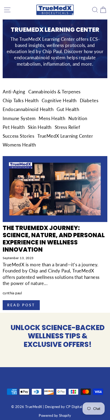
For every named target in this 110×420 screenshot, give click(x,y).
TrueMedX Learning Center (65, 136)
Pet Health (14, 127)
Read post (21, 305)
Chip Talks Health (20, 100)
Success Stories (18, 136)
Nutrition (77, 118)
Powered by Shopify (55, 416)
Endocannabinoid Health (28, 109)
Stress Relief (67, 127)
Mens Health (52, 118)
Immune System (19, 118)
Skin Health (40, 127)
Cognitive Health (59, 100)
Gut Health (68, 109)
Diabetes (89, 100)
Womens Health (19, 145)
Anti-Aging (14, 91)
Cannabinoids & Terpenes (54, 91)
